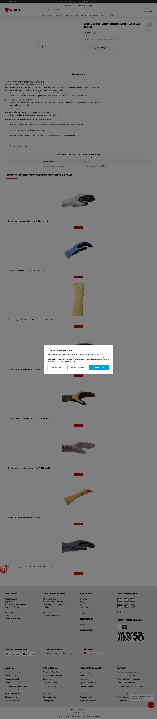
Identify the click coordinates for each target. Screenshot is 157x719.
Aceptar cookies (99, 367)
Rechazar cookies (77, 367)
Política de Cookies (70, 361)
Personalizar (56, 367)
